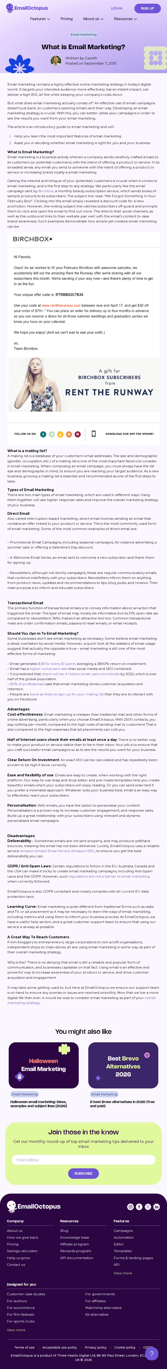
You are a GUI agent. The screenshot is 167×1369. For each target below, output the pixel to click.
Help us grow (18, 1258)
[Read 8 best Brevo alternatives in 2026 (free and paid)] (123, 1075)
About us (14, 1231)
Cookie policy (124, 1347)
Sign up (147, 8)
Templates (123, 1251)
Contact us (16, 1265)
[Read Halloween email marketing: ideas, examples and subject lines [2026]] (43, 1075)
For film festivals (20, 1314)
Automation (124, 1237)
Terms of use (24, 1347)
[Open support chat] (151, 1353)
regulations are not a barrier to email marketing (109, 876)
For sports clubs (20, 1321)
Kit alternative (97, 1314)
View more (123, 1273)
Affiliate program (74, 1244)
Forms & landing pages (133, 1258)
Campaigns (123, 1231)
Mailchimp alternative (103, 1308)
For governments (100, 1294)
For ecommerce (21, 1308)
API (117, 1265)
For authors (17, 1301)
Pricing (66, 19)
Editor (119, 1244)
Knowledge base (74, 1237)
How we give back (22, 1237)
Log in (116, 8)
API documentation (76, 1258)
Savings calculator (22, 1251)
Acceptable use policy (59, 1347)
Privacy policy (96, 1347)
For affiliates (95, 1301)
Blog (64, 1231)
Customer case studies (26, 1294)
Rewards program (75, 1251)
